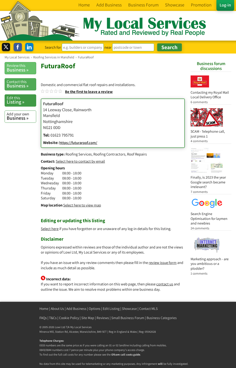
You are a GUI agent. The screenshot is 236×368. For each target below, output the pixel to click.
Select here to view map (82, 205)
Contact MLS (148, 308)
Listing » (15, 100)
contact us (164, 284)
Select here (50, 228)
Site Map (87, 318)
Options (94, 308)
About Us (57, 308)
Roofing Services (78, 154)
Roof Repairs (137, 154)
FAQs (43, 318)
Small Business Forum (127, 318)
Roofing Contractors (109, 154)
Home (43, 308)
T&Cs (53, 318)
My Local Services (80, 327)
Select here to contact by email (80, 161)
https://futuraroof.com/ (78, 142)
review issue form (163, 262)
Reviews (103, 318)
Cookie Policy (69, 318)
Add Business (76, 308)
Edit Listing (111, 308)
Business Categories (162, 318)
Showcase (129, 308)
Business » (18, 68)
